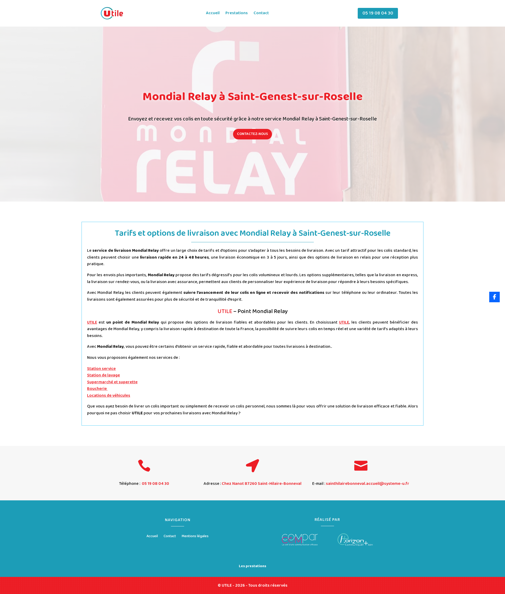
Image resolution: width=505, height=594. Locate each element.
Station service (101, 368)
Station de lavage (103, 375)
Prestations (236, 13)
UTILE (92, 322)
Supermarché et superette (112, 382)
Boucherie (97, 388)
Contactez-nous (252, 134)
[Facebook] (494, 297)
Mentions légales (195, 536)
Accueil (213, 13)
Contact (261, 13)
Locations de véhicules (108, 395)
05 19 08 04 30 (377, 13)
